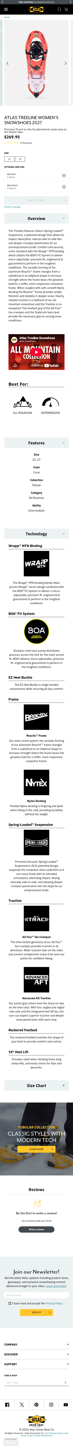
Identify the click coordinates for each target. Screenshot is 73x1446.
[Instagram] (51, 1405)
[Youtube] (66, 1405)
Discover (11, 1354)
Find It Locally (12, 206)
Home (7, 17)
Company (10, 1344)
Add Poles (12, 185)
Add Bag (11, 174)
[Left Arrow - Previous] (2, 1)
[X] (22, 1405)
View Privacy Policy (53, 1433)
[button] (6, 9)
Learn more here (56, 1286)
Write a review (36, 1229)
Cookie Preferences (43, 1435)
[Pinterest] (36, 1405)
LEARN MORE (36, 1149)
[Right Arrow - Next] (70, 1)
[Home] (36, 9)
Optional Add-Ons (14, 167)
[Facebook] (7, 1405)
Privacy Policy (54, 1303)
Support (10, 1364)
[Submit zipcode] (65, 1382)
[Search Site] (59, 9)
